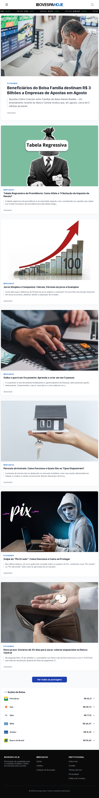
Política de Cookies (77, 778)
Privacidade (74, 774)
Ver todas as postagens (49, 679)
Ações (39, 761)
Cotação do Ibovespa (45, 770)
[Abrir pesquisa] (92, 4)
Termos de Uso (75, 770)
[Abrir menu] (6, 4)
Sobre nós (73, 761)
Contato (72, 766)
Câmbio (39, 766)
